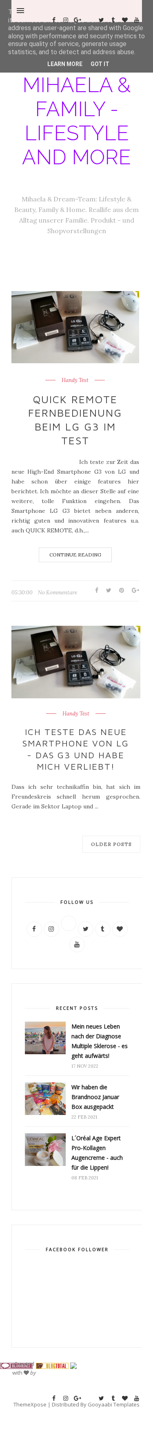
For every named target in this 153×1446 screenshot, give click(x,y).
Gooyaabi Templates (114, 1404)
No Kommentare (57, 592)
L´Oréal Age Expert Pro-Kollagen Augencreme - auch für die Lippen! (97, 1152)
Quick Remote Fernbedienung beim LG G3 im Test (75, 419)
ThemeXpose (30, 1404)
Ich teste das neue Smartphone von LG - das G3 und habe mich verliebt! (75, 749)
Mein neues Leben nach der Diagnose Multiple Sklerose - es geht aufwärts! (99, 1041)
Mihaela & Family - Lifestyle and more (76, 121)
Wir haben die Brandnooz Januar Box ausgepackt (95, 1096)
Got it (100, 64)
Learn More (64, 64)
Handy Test (75, 380)
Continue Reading (75, 555)
